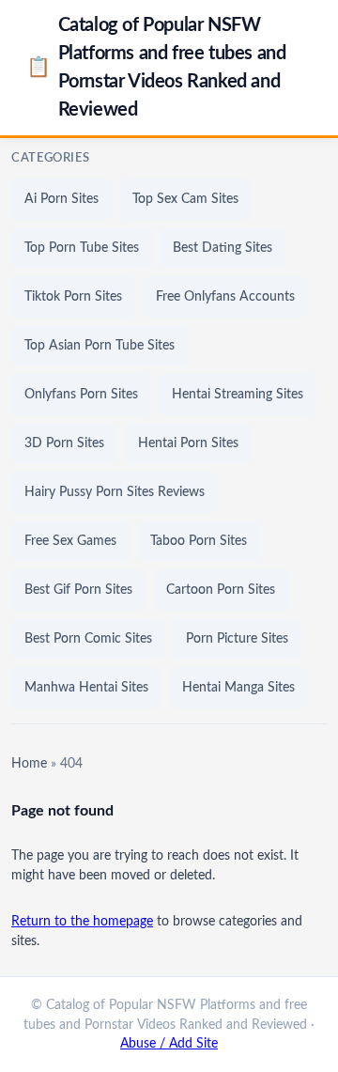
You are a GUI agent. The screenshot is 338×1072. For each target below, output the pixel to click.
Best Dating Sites (222, 248)
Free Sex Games (70, 541)
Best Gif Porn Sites (78, 590)
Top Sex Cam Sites (185, 199)
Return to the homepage (82, 921)
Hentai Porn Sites (188, 443)
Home (29, 763)
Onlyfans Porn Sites (81, 394)
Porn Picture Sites (237, 638)
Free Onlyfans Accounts (225, 296)
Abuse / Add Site (169, 1043)
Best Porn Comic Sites (88, 638)
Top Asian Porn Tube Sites (99, 345)
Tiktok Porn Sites (73, 296)
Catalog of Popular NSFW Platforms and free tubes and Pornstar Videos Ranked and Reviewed (155, 67)
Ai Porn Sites (61, 199)
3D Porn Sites (64, 443)
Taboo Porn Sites (198, 541)
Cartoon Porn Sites (220, 590)
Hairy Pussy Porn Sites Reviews (114, 492)
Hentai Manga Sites (238, 687)
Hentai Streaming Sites (237, 394)
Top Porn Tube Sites (81, 248)
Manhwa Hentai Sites (86, 687)
